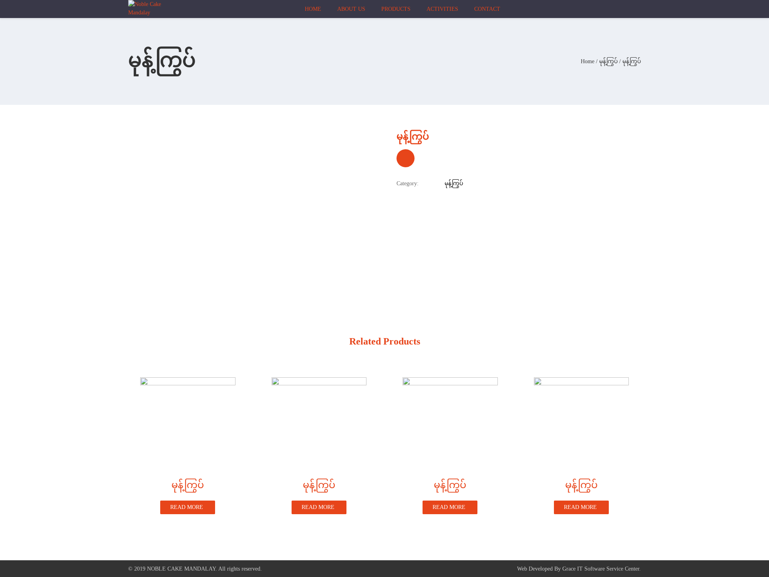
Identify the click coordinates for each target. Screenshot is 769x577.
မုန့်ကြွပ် (608, 61)
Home (587, 61)
